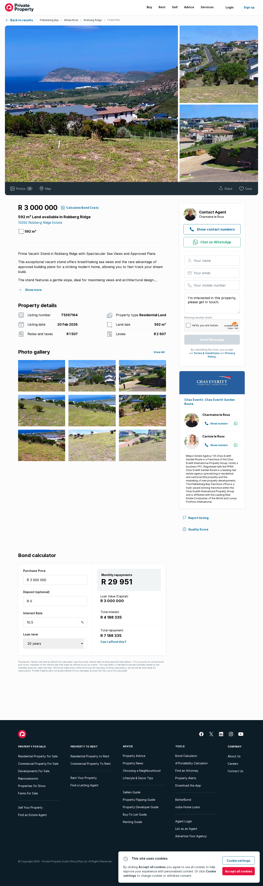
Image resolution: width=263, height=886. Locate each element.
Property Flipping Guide (139, 799)
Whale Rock (71, 20)
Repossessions (28, 778)
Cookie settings (238, 860)
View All (159, 352)
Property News (133, 763)
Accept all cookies (238, 871)
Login (230, 7)
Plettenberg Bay (49, 20)
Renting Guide (132, 822)
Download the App (188, 785)
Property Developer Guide (140, 807)
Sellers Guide (131, 792)
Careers (233, 763)
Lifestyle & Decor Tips (138, 778)
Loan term (30, 634)
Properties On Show (31, 786)
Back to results (21, 20)
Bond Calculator (186, 756)
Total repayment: (112, 630)
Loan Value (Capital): (114, 596)
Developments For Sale (33, 771)
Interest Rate (33, 613)
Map (48, 188)
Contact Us (235, 771)
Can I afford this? (113, 641)
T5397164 (113, 20)
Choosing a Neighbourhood (141, 770)
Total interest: (110, 612)
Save (248, 188)
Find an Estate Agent (32, 815)
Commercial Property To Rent (90, 763)
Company (235, 746)
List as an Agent (186, 828)
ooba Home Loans (187, 807)
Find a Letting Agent (84, 785)
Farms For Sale (28, 793)
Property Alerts (185, 778)
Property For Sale (32, 746)
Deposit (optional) (36, 592)
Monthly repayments (116, 575)
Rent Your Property (83, 778)
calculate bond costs (82, 207)
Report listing (198, 518)
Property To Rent (84, 746)
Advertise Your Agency (191, 836)
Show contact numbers (216, 229)
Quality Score (198, 529)
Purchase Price (34, 570)
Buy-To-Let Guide (135, 814)
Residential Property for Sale (38, 756)
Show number (219, 423)
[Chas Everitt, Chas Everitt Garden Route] (212, 382)
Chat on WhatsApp (215, 242)
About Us (234, 756)
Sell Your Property (30, 807)
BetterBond (183, 799)
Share (228, 188)
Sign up (249, 7)
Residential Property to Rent (89, 756)
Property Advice (134, 756)
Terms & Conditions (206, 353)
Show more (33, 289)
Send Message (212, 340)
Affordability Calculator (191, 763)
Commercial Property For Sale (38, 763)
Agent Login (183, 821)
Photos (23, 188)
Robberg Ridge (93, 20)
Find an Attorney (186, 770)
